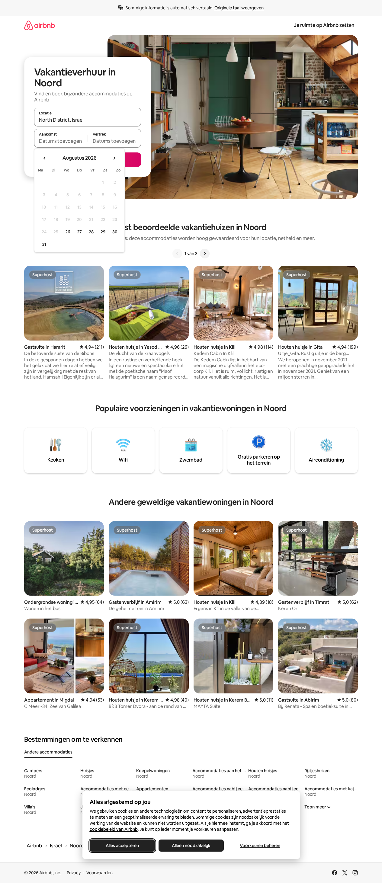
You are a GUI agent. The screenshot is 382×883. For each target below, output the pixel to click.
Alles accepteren (122, 845)
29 (103, 232)
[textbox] (61, 141)
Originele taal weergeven (239, 8)
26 (67, 232)
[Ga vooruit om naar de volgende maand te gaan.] (114, 158)
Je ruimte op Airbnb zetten (324, 25)
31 (44, 244)
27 (79, 232)
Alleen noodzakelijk (191, 845)
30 (114, 232)
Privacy (74, 872)
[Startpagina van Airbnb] (39, 25)
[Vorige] (177, 253)
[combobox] (87, 119)
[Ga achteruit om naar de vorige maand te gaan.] (45, 158)
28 (91, 232)
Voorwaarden (99, 872)
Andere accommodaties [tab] (48, 752)
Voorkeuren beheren (260, 845)
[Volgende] (205, 253)
